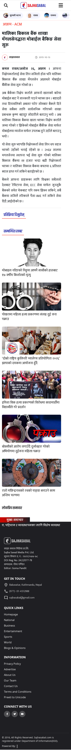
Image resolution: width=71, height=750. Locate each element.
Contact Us (11, 686)
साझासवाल (14, 57)
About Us (10, 675)
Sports (8, 637)
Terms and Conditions (17, 691)
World (8, 642)
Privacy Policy (12, 664)
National (9, 620)
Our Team (10, 680)
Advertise (10, 669)
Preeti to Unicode (15, 697)
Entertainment (13, 631)
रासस (35, 15)
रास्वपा (53, 15)
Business (9, 625)
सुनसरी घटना (15, 15)
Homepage (11, 614)
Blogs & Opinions (15, 648)
